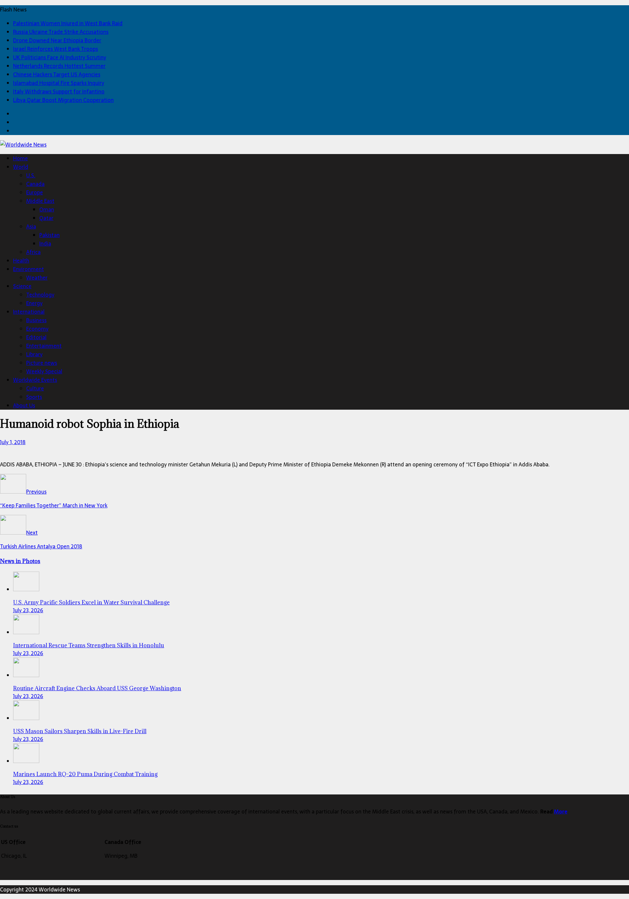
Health (21, 260)
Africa (33, 252)
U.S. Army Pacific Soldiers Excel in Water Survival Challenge (91, 602)
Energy (34, 303)
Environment (28, 269)
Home (20, 158)
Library (34, 354)
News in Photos (20, 561)
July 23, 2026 (28, 610)
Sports (34, 397)
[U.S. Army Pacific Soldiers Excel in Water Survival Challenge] (26, 589)
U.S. (30, 175)
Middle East (40, 201)
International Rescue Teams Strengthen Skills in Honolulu (88, 645)
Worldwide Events (35, 380)
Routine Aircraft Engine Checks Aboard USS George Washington (97, 688)
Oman (46, 209)
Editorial (36, 337)
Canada (35, 184)
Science (22, 286)
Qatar (46, 218)
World (20, 167)
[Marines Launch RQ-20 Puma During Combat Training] (26, 761)
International (29, 311)
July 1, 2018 (13, 442)
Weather (37, 277)
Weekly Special (44, 371)
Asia (31, 226)
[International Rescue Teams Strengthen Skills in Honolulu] (26, 632)
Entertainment (44, 346)
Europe (34, 192)
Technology (40, 294)
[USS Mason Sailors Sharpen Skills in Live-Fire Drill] (26, 718)
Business (36, 320)
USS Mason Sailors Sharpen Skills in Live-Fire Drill (79, 731)
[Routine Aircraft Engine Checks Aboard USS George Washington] (26, 675)
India (45, 243)
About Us (24, 405)
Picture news (41, 363)
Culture (35, 388)
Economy (37, 328)
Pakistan (49, 235)
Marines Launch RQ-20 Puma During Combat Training (85, 774)
